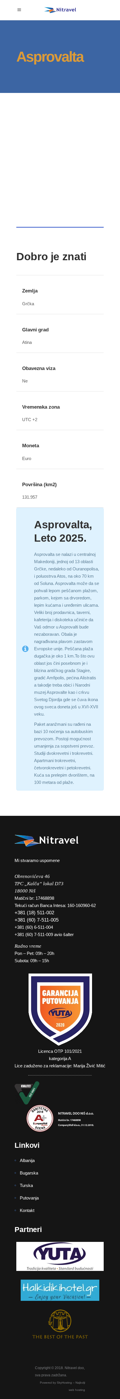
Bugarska (29, 1172)
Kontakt (27, 1210)
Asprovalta (38, 181)
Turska (26, 1185)
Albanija (27, 1160)
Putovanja (29, 1197)
